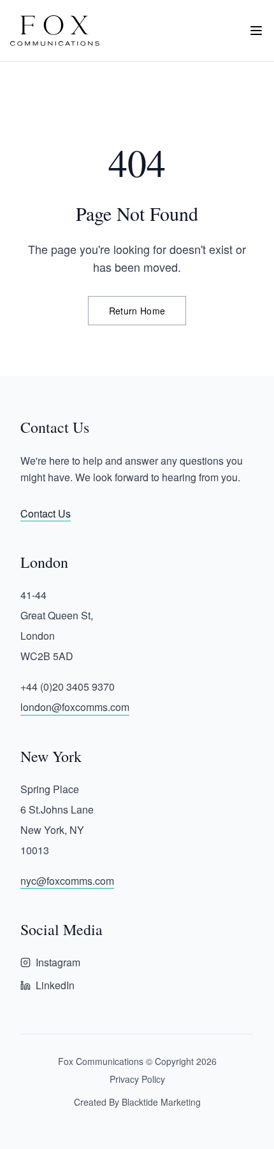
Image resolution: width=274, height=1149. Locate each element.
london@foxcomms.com (74, 707)
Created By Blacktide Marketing (137, 1102)
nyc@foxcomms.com (67, 880)
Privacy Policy (137, 1079)
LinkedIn (55, 985)
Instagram (58, 962)
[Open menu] (256, 30)
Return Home (137, 310)
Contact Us (45, 513)
